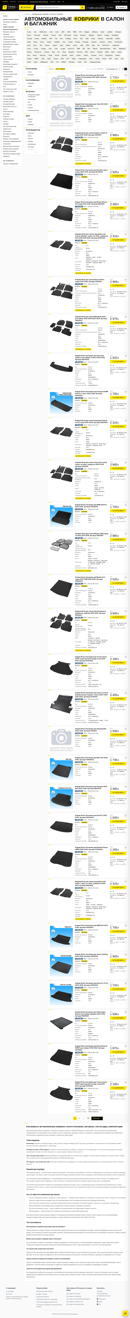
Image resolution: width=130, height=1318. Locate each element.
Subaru (117, 55)
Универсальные (95, 62)
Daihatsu (91, 35)
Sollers (86, 55)
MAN (78, 48)
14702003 (84, 176)
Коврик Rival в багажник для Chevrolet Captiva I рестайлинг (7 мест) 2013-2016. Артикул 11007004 (90, 357)
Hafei (29, 42)
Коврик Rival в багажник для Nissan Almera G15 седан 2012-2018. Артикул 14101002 (91, 203)
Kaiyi (93, 45)
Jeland (68, 45)
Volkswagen (82, 58)
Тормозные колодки (9, 39)
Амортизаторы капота (10, 54)
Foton (75, 38)
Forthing (68, 38)
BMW (75, 32)
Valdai (74, 58)
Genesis (100, 38)
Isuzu (29, 45)
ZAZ (122, 58)
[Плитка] (123, 69)
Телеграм (102, 1299)
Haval (42, 42)
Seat (28, 55)
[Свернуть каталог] (20, 16)
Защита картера (8, 27)
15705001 (84, 701)
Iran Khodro (118, 42)
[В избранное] (126, 75)
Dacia (76, 35)
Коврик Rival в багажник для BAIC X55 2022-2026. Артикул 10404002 (91, 759)
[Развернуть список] (35, 152)
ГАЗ (57, 62)
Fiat (56, 38)
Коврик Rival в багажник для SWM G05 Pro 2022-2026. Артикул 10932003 (91, 506)
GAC (81, 38)
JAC (41, 45)
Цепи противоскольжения (11, 146)
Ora (58, 52)
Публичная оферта (42, 1296)
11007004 (84, 364)
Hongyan (85, 42)
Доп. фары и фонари (9, 134)
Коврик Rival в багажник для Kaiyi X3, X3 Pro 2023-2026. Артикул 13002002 (91, 984)
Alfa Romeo (43, 32)
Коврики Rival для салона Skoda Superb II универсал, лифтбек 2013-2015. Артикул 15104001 (90, 613)
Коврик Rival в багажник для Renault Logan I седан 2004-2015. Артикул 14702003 (91, 171)
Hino (64, 42)
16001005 (84, 242)
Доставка (13, 1)
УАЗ (85, 62)
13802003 (84, 586)
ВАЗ (52, 62)
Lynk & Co (71, 48)
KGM (87, 45)
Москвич (72, 62)
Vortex (97, 58)
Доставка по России (73, 1293)
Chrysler (45, 35)
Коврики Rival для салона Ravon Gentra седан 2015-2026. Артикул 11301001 (89, 280)
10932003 (84, 511)
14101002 (84, 209)
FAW (50, 38)
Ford (61, 38)
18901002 (84, 793)
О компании (116, 1)
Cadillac (109, 32)
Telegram (52, 1)
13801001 (84, 540)
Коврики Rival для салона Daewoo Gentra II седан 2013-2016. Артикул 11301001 (91, 134)
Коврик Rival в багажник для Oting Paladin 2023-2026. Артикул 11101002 (90, 730)
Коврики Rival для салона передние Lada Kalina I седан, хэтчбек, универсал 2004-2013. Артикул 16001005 (90, 883)
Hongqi (77, 42)
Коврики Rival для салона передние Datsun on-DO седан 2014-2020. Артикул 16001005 (91, 421)
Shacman (42, 55)
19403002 (84, 822)
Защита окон (7, 129)
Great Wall (109, 38)
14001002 (84, 325)
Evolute (29, 38)
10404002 (84, 764)
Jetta (81, 45)
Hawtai (49, 42)
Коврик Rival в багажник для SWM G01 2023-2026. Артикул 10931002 (91, 926)
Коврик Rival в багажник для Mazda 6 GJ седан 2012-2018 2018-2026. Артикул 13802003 (90, 579)
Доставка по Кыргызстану (75, 1304)
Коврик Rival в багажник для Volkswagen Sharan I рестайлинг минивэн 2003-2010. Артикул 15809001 (90, 1014)
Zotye (35, 62)
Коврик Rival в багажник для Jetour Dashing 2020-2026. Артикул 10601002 (91, 955)
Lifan (50, 48)
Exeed (37, 38)
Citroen (53, 35)
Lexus (29, 48)
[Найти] (82, 7)
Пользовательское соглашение (46, 1299)
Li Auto (36, 48)
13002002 (84, 990)
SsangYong (108, 55)
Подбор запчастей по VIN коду (39, 1)
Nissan (29, 52)
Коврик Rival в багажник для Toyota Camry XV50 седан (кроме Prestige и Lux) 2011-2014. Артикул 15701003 (91, 1084)
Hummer (94, 42)
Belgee (87, 32)
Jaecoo (47, 45)
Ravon (93, 52)
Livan (56, 48)
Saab (112, 52)
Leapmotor (115, 45)
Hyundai (102, 42)
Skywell (64, 55)
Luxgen (63, 48)
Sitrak (50, 55)
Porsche (79, 52)
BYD (80, 32)
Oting (64, 52)
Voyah (104, 58)
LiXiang (43, 48)
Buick (102, 32)
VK (63, 1)
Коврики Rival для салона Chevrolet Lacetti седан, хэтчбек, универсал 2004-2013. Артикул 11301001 (91, 464)
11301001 (84, 140)
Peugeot (71, 52)
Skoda (57, 55)
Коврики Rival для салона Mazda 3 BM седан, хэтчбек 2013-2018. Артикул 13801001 (92, 535)
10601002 (84, 961)
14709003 (84, 854)
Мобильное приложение (44, 1291)
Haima (35, 42)
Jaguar (55, 45)
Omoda (46, 52)
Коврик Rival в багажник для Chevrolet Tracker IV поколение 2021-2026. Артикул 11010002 (90, 77)
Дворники (6, 49)
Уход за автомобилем (10, 81)
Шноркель (6, 136)
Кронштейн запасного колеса (10, 108)
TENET (36, 58)
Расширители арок (9, 104)
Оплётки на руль (8, 66)
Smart (71, 55)
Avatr (57, 32)
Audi (51, 32)
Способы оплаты (23, 1)
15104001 (84, 620)
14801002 (84, 111)
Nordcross (38, 52)
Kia (98, 45)
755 (88, 1118)
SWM (106, 52)
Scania (119, 52)
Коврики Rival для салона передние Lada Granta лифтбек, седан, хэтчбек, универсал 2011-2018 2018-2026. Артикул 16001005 (91, 236)
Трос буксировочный (9, 126)
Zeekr (29, 62)
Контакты (124, 1)
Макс (59, 1)
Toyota (55, 58)
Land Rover (105, 45)
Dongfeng (115, 35)
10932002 (84, 400)
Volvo (91, 58)
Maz (88, 48)
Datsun (99, 35)
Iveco (35, 45)
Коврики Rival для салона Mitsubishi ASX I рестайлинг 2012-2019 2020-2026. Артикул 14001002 (91, 318)
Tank (42, 58)
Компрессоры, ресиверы (11, 148)
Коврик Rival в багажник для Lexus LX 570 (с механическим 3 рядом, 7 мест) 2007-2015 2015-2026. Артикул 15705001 (91, 695)
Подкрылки (6, 69)
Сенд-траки (6, 144)
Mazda (95, 48)
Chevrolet (37, 35)
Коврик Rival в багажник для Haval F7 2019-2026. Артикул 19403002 (91, 816)
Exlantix (44, 38)
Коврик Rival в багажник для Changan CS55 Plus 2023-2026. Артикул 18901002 (91, 787)
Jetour (75, 45)
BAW (68, 32)
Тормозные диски (8, 37)
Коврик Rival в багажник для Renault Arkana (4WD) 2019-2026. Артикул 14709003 (91, 848)
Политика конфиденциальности (46, 1302)
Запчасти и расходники (11, 19)
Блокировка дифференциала (12, 141)
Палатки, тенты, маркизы (11, 139)
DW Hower (67, 35)
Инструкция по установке (84, 163)
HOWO (117, 38)
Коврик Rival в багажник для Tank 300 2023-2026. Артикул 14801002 (91, 105)
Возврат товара (41, 1294)
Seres (35, 55)
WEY (110, 58)
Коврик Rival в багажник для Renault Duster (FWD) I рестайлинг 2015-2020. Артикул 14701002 (91, 1048)
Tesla (49, 58)
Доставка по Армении (74, 1296)
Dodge (107, 35)
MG (84, 48)
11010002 (84, 84)
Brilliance (95, 32)
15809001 (84, 1021)
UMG (62, 58)
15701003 (84, 665)
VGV (67, 58)
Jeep (61, 45)
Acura (29, 32)
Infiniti (110, 42)
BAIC (63, 32)
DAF (60, 35)
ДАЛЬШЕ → (97, 1118)
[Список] (125, 69)
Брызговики (6, 47)
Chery (29, 35)
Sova (100, 55)
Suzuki (29, 58)
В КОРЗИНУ (119, 81)
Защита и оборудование (10, 163)
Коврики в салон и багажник (9, 33)
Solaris (79, 55)
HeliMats (57, 42)
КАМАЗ (63, 62)
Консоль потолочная (9, 151)
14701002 (84, 1055)
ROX (86, 52)
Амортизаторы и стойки (10, 44)
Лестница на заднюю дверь (11, 153)
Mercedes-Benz (105, 48)
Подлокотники (7, 56)
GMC (87, 38)
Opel (53, 52)
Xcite (116, 58)
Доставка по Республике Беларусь (78, 1299)
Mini (114, 48)
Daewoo (83, 35)
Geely (93, 38)
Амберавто (44, 62)
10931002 (84, 932)
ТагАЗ (79, 62)
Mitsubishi (122, 48)
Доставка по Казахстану (75, 1301)
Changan (118, 32)
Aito (35, 32)
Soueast (93, 55)
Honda (70, 42)
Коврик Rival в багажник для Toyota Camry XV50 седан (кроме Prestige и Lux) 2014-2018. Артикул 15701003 (91, 659)
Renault (99, 52)
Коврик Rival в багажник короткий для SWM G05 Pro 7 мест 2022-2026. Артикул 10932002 (91, 393)
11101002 (84, 735)
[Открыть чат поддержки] (125, 1313)
